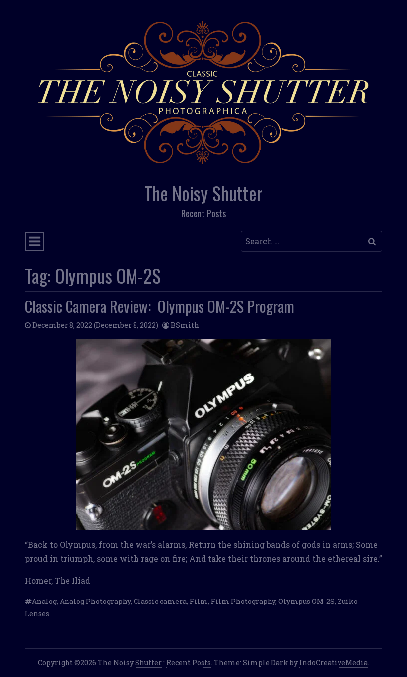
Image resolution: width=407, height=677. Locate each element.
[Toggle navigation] (34, 242)
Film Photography (243, 601)
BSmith (185, 325)
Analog (44, 601)
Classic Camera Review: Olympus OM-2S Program (159, 306)
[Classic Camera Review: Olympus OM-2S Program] (203, 434)
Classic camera (160, 601)
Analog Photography (95, 601)
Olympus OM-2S (306, 601)
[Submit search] (372, 241)
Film (199, 601)
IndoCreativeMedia (333, 662)
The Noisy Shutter (203, 193)
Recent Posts (188, 662)
